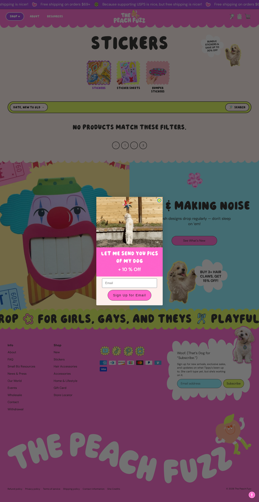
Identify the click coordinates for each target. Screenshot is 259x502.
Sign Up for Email (129, 295)
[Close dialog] (159, 200)
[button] (252, 495)
